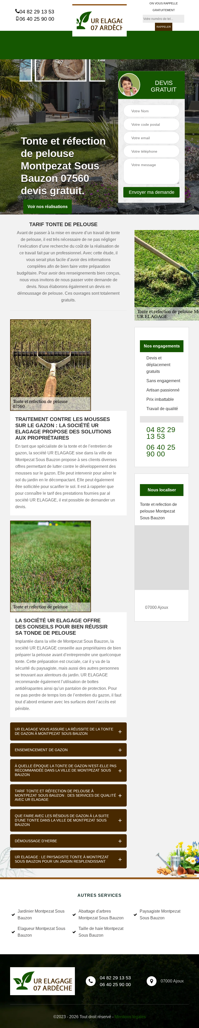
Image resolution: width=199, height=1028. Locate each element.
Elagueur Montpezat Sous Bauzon (41, 931)
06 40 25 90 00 (36, 19)
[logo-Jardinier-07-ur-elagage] (99, 20)
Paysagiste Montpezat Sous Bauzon (160, 914)
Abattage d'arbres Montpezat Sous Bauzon (101, 914)
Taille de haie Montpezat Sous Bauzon (101, 931)
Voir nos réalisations (47, 206)
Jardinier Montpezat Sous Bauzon (41, 914)
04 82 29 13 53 (36, 11)
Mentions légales (130, 1017)
